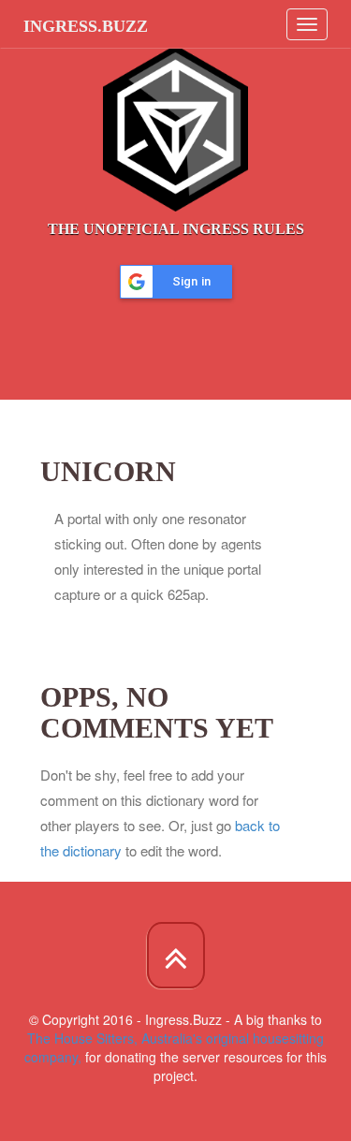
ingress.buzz (85, 26)
